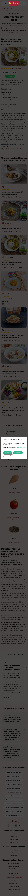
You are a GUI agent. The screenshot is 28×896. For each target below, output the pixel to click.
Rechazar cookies (17, 452)
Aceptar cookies (8, 452)
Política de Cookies (20, 447)
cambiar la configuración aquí (13, 446)
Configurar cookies (8, 455)
